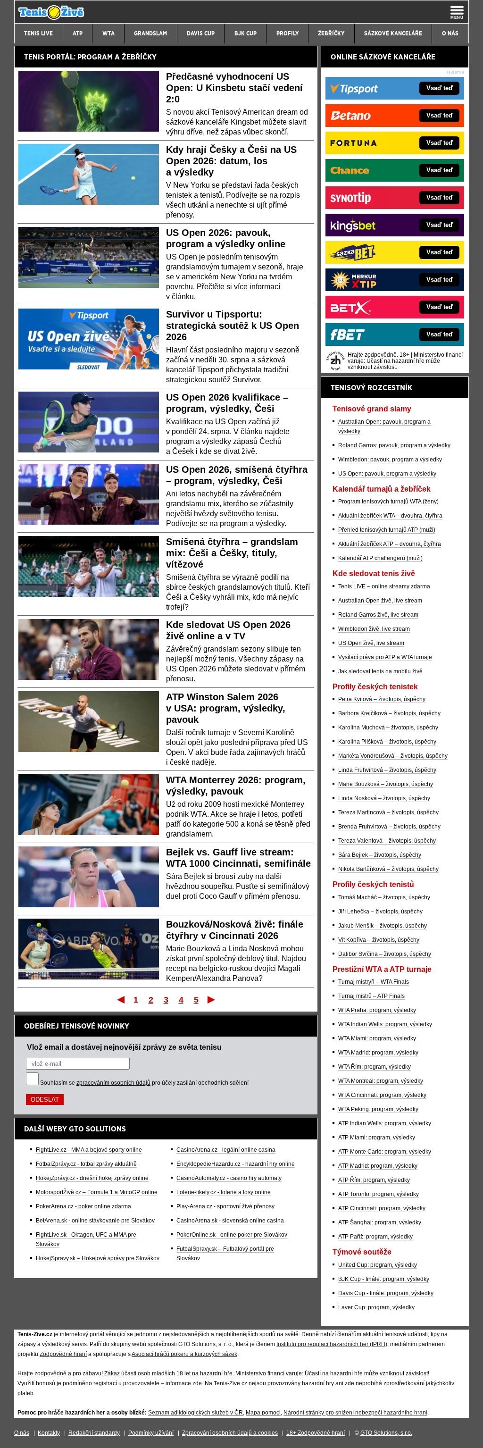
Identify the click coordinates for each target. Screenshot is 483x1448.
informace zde (184, 1383)
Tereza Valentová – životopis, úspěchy (387, 840)
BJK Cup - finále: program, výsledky (383, 1279)
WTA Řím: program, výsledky (374, 1066)
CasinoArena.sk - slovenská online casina (230, 1220)
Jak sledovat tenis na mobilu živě (380, 671)
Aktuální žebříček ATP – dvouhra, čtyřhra (389, 544)
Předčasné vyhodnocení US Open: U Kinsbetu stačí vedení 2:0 (234, 87)
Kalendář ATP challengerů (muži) (380, 558)
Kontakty (49, 1433)
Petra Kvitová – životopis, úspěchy (381, 699)
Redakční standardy (94, 1433)
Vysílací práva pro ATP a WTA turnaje (385, 657)
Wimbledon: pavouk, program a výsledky (390, 459)
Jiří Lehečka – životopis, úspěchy (380, 911)
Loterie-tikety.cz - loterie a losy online (223, 1192)
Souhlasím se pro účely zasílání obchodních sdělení (144, 1083)
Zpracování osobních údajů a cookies (230, 1433)
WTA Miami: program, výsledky (377, 1038)
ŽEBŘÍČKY (139, 57)
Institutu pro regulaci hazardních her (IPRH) (331, 1344)
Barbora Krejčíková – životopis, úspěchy (389, 713)
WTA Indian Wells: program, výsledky (385, 1024)
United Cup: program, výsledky (377, 1265)
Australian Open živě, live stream (380, 600)
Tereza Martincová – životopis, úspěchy (388, 812)
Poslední (212, 999)
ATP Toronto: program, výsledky (378, 1194)
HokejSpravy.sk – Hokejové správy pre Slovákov (97, 1258)
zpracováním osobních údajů (113, 1083)
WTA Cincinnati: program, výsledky (382, 1095)
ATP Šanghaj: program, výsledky (379, 1222)
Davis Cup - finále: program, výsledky (385, 1293)
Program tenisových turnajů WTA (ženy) (388, 501)
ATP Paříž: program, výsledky (375, 1236)
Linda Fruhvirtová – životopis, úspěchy (387, 770)
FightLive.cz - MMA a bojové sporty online (89, 1150)
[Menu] (457, 12)
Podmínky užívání (151, 1433)
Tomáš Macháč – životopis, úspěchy (384, 897)
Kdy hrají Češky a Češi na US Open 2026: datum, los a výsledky (231, 160)
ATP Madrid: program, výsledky (377, 1166)
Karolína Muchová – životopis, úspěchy (388, 727)
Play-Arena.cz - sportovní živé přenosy (225, 1206)
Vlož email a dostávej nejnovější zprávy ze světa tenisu (124, 1047)
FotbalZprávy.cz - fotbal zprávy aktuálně (86, 1164)
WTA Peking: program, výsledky (378, 1109)
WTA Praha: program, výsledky (377, 1010)
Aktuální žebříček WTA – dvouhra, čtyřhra (390, 515)
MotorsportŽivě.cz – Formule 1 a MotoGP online (97, 1192)
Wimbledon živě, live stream (374, 629)
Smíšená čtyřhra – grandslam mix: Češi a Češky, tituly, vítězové (232, 552)
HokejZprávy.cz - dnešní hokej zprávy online (92, 1178)
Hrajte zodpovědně (42, 1373)
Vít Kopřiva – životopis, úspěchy (378, 940)
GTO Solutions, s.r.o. (386, 1433)
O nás (21, 1433)
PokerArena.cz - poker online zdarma (83, 1206)
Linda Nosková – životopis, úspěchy (384, 798)
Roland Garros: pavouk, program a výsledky (394, 445)
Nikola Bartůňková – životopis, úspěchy (388, 869)
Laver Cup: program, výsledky (376, 1307)
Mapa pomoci (263, 1412)
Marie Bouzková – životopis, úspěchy (385, 784)
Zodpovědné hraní (63, 1354)
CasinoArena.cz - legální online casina (225, 1150)
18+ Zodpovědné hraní (315, 1433)
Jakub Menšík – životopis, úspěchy (382, 925)
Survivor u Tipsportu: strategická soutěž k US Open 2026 (232, 325)
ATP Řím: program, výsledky (374, 1180)
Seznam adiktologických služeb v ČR (195, 1412)
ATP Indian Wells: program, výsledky (384, 1123)
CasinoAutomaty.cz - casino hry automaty (229, 1178)
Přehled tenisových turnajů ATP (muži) (386, 530)
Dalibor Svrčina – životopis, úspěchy (384, 954)
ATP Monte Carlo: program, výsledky (384, 1151)
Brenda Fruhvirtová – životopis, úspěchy (389, 826)
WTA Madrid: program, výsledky (378, 1052)
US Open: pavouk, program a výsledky (387, 473)
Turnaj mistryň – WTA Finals (373, 982)
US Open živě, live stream (371, 643)
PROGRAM (95, 57)
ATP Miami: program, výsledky (376, 1137)
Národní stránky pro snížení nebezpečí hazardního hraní (355, 1412)
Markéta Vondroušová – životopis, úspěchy (393, 756)
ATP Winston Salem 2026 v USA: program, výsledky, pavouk (225, 708)
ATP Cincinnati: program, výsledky (381, 1208)
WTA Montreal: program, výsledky (380, 1081)
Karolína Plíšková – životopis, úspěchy (387, 741)
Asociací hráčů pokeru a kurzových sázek (184, 1354)
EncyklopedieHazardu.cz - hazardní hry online (235, 1164)
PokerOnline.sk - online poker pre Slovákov (231, 1234)
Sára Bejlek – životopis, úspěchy (379, 855)
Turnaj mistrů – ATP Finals (371, 996)
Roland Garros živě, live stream (378, 614)
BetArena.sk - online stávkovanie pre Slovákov (95, 1220)
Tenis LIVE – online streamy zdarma (384, 586)
